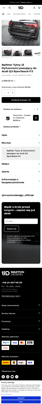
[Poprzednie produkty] (34, 109)
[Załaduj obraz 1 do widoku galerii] (7, 53)
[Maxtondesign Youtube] (12, 377)
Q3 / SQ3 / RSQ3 (19, 14)
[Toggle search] (9, 8)
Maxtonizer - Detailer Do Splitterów (22, 116)
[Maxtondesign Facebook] (3, 377)
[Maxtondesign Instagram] (7, 377)
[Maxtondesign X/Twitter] (16, 377)
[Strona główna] (3, 13)
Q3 (29, 14)
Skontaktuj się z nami (11, 296)
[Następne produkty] (37, 109)
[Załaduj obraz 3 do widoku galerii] (28, 53)
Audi (8, 14)
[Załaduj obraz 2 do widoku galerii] (17, 53)
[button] (4, 7)
